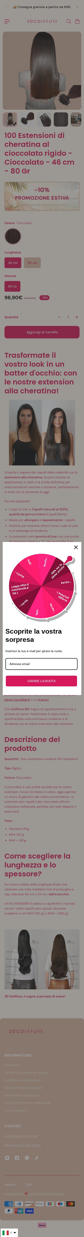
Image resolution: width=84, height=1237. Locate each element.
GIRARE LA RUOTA (42, 681)
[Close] (76, 547)
